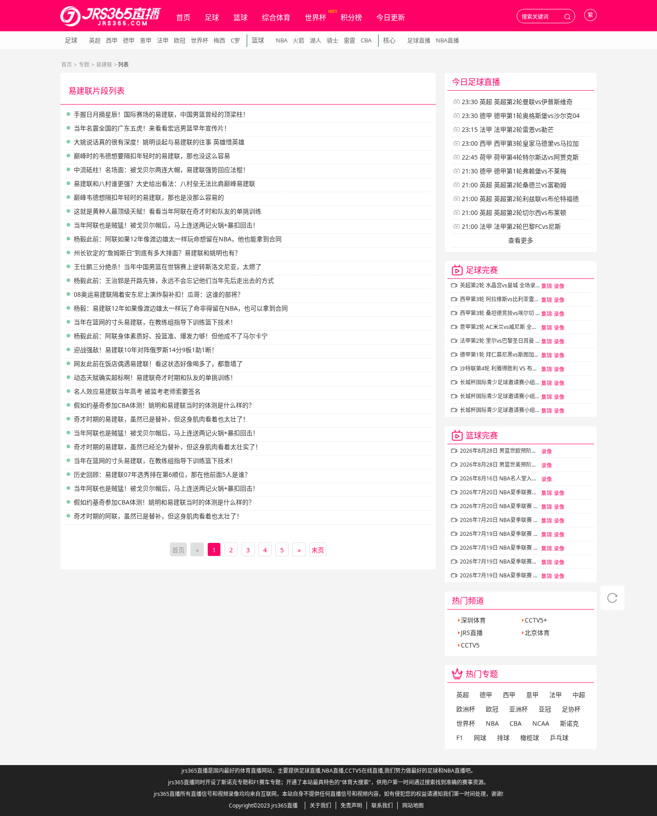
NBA (281, 40)
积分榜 (351, 17)
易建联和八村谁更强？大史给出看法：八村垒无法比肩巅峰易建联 (164, 183)
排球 (503, 737)
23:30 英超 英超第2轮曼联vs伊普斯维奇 (517, 101)
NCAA (540, 723)
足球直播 (418, 40)
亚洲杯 (518, 709)
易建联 (104, 64)
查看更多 (520, 240)
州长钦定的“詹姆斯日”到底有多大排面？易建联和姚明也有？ (157, 252)
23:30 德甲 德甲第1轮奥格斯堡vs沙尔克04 (521, 115)
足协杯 (571, 709)
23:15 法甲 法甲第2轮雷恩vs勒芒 (508, 129)
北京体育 (537, 632)
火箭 (298, 40)
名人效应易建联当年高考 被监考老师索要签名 (137, 391)
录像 (559, 286)
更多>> (581, 81)
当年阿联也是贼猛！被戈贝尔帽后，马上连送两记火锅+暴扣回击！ (166, 225)
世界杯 (315, 17)
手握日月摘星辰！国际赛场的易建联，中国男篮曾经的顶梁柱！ (161, 114)
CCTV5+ (536, 620)
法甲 (162, 40)
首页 (183, 17)
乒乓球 (559, 737)
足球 (212, 17)
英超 (95, 40)
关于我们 (320, 805)
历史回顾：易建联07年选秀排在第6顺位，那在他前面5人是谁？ (162, 474)
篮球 (240, 17)
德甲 (129, 40)
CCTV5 (470, 645)
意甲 (146, 40)
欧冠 (179, 40)
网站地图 (413, 805)
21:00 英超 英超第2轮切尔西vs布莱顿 (514, 212)
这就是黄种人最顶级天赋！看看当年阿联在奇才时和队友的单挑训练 (167, 211)
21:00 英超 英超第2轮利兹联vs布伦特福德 (520, 198)
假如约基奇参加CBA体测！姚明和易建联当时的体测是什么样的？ (164, 405)
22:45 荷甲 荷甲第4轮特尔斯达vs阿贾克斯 (520, 157)
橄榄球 (529, 737)
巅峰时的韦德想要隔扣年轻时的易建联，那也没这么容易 (152, 155)
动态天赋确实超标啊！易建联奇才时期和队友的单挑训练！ (155, 377)
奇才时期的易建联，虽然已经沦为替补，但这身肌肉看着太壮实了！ (167, 446)
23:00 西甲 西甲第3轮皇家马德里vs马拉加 (520, 143)
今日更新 (390, 17)
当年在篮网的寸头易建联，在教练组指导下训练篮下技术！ (155, 322)
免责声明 (351, 805)
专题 (84, 64)
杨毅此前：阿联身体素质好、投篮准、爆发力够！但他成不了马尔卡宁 (171, 336)
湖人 (315, 40)
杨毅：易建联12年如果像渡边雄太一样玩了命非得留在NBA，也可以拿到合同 (181, 308)
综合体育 (276, 17)
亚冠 (545, 709)
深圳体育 (473, 620)
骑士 (332, 40)
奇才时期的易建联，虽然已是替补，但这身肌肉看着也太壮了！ (161, 419)
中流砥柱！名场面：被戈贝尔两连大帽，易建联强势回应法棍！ (161, 169)
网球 (480, 737)
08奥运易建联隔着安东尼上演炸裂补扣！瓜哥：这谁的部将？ (159, 294)
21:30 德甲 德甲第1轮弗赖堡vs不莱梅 (514, 171)
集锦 (546, 286)
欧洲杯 (465, 709)
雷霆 (349, 40)
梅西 (219, 40)
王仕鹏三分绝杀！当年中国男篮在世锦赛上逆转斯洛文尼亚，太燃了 (167, 266)
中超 (579, 694)
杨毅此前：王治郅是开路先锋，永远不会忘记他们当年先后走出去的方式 (174, 280)
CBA (366, 40)
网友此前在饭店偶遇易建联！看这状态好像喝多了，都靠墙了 (158, 363)
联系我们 (382, 805)
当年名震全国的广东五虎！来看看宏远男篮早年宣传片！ (152, 128)
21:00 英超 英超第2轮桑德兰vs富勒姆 (514, 185)
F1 (459, 737)
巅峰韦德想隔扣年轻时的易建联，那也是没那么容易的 (149, 197)
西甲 (112, 40)
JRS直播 (472, 632)
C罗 (235, 40)
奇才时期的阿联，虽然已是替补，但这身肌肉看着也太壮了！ (158, 516)
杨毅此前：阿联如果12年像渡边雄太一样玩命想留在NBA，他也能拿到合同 (178, 239)
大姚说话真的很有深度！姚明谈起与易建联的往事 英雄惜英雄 (159, 142)
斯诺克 (569, 723)
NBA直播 (447, 40)
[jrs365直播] (110, 16)
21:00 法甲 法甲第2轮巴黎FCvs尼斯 (511, 226)
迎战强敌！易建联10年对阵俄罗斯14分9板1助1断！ (146, 349)
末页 (318, 550)
